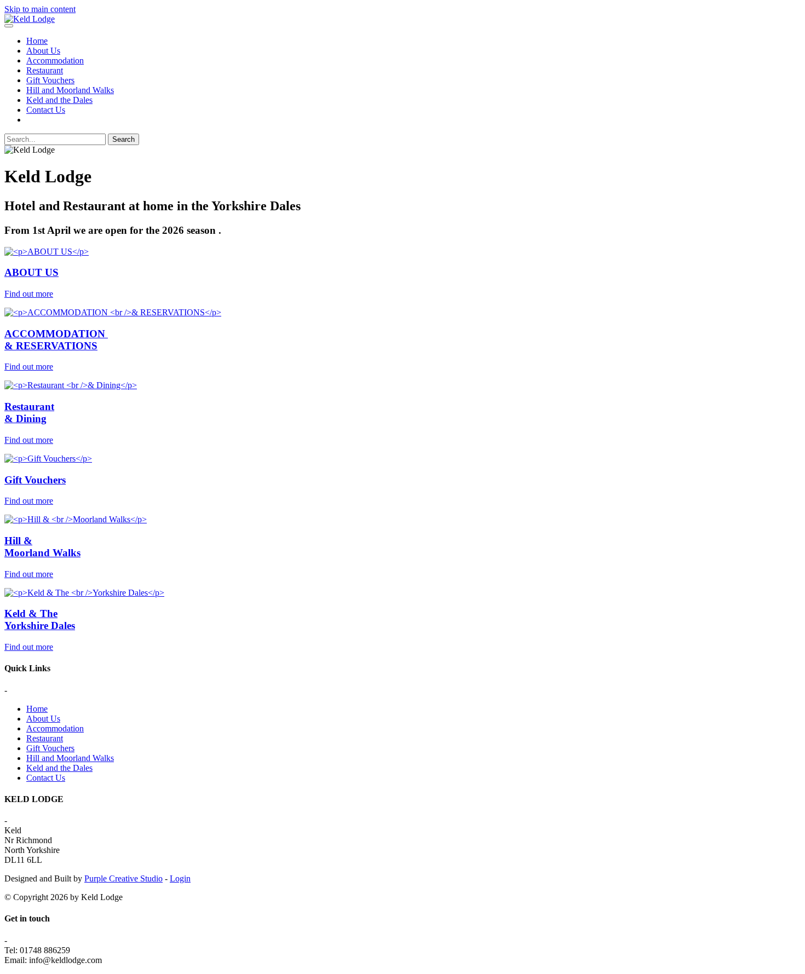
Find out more (28, 293)
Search (123, 139)
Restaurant (44, 70)
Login (180, 878)
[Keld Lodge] (29, 19)
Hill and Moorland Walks (70, 90)
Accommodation (55, 60)
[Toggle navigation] (8, 25)
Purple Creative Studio (123, 878)
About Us (43, 50)
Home (37, 40)
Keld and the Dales (59, 100)
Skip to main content (40, 9)
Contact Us (45, 109)
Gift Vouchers (50, 80)
